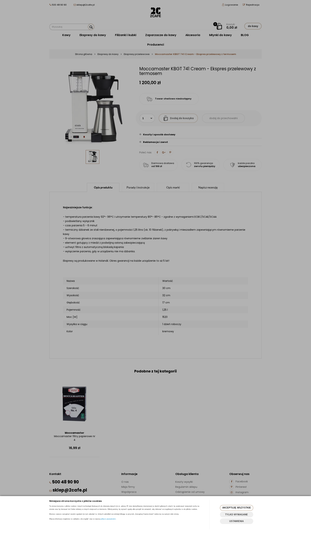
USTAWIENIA (236, 521)
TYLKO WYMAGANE (236, 514)
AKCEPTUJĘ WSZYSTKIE (236, 507)
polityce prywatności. (108, 519)
